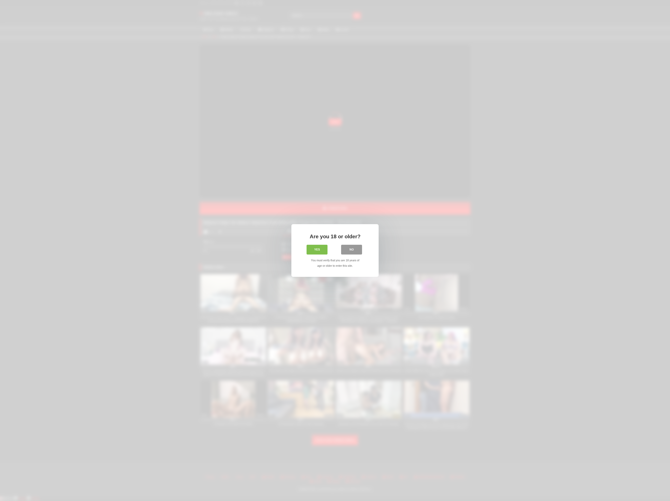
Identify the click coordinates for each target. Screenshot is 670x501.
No (351, 249)
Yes (317, 249)
